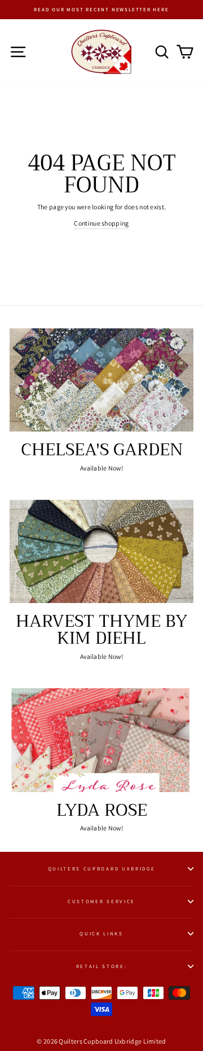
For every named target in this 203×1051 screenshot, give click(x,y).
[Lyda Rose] (101, 739)
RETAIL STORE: (101, 966)
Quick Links (101, 933)
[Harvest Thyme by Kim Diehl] (101, 551)
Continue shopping (101, 223)
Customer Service (101, 901)
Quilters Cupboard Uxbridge (102, 868)
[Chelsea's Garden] (101, 380)
